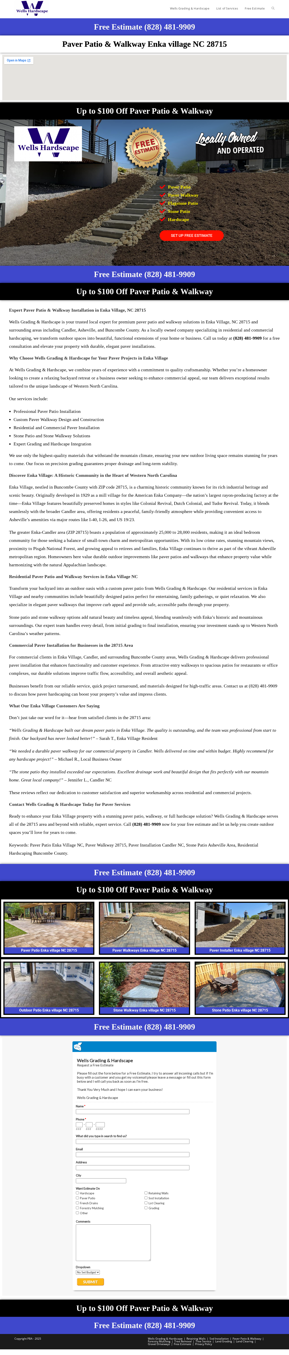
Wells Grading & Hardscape (165, 1339)
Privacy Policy (203, 1344)
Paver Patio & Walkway (247, 1339)
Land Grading (223, 1341)
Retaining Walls (196, 1339)
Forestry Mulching (159, 1341)
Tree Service (203, 1341)
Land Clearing (244, 1341)
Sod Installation (219, 1339)
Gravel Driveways (159, 1344)
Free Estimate (182, 1344)
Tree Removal (183, 1341)
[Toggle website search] (273, 8)
